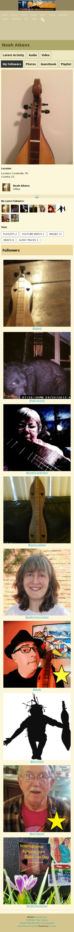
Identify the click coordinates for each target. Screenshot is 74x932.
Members (63, 15)
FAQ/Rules (16, 18)
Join (26, 18)
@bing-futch (37, 761)
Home (4, 15)
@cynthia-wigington (37, 472)
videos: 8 (8, 240)
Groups (52, 15)
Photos (24, 15)
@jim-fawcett (37, 833)
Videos (33, 15)
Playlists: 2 (10, 234)
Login (34, 18)
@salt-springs (37, 400)
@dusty (37, 689)
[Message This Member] (37, 196)
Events (5, 18)
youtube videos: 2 (33, 234)
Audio (42, 15)
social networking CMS (27, 926)
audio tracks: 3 (28, 240)
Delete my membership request (37, 922)
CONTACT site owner (37, 919)
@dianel (37, 328)
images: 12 (55, 234)
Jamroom (52, 926)
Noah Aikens (21, 185)
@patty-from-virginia (37, 617)
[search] (43, 20)
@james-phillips (37, 545)
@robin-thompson (37, 906)
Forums (14, 15)
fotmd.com (40, 917)
